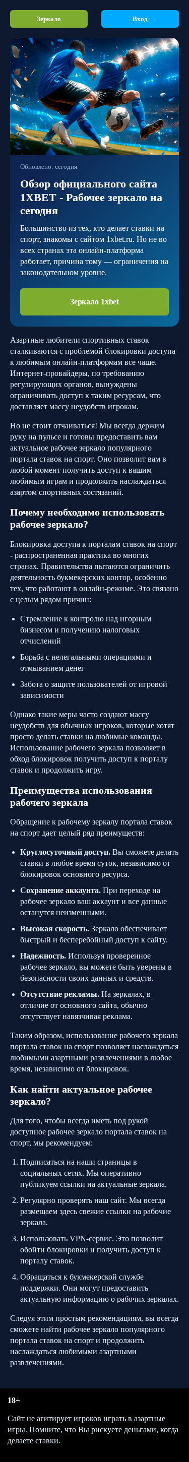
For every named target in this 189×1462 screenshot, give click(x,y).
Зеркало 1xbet (94, 301)
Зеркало (48, 19)
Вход (140, 19)
